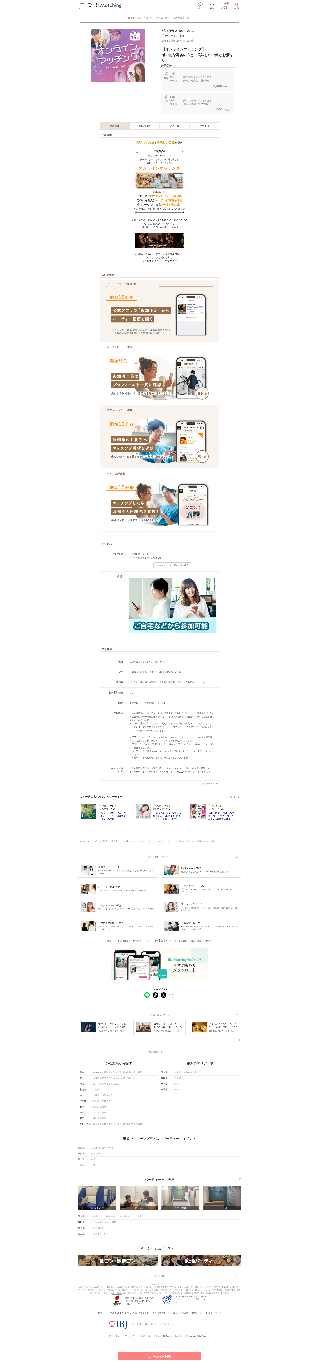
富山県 (96, 1107)
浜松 (181, 1078)
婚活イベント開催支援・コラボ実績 (124, 941)
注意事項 (204, 126)
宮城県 (103, 1095)
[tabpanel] (118, 55)
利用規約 (114, 1313)
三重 (176, 1089)
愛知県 (96, 1084)
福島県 (110, 1095)
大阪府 (96, 1078)
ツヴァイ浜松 (110, 1222)
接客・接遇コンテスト (201, 941)
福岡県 (96, 1124)
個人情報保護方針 (161, 1313)
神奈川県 (104, 1072)
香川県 (96, 1118)
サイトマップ (214, 1313)
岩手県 (96, 1095)
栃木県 (132, 1072)
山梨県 (103, 1101)
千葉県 (112, 1072)
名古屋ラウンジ (98, 1216)
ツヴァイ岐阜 (97, 1228)
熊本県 (110, 1124)
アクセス (174, 126)
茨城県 (125, 1072)
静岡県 (103, 1084)
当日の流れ (144, 126)
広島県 (103, 1112)
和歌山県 (131, 1078)
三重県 (116, 1084)
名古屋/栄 (185, 1072)
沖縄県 (139, 1124)
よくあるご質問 (180, 1313)
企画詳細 (114, 126)
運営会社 (102, 1313)
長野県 (110, 1101)
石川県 (103, 1107)
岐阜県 (110, 1084)
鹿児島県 (131, 1124)
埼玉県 (118, 1072)
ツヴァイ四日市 (98, 1234)
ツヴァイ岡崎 (123, 1216)
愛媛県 (103, 1118)
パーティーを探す (161, 1356)
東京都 (96, 1072)
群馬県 (139, 1072)
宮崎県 (123, 1124)
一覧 (238, 1040)
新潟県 (96, 1101)
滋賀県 (116, 1078)
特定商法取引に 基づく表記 (135, 1313)
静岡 (176, 1078)
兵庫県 (110, 1078)
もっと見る (234, 797)
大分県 (116, 1124)
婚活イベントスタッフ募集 (174, 941)
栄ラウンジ (111, 1216)
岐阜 (176, 1084)
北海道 (96, 1089)
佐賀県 (103, 1124)
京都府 (103, 1078)
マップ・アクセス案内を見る (171, 565)
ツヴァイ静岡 (97, 1222)
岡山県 (96, 1112)
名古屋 (177, 1072)
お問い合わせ (198, 1313)
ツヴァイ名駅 (136, 1216)
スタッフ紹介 (151, 941)
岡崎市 (194, 1072)
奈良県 (123, 1078)
